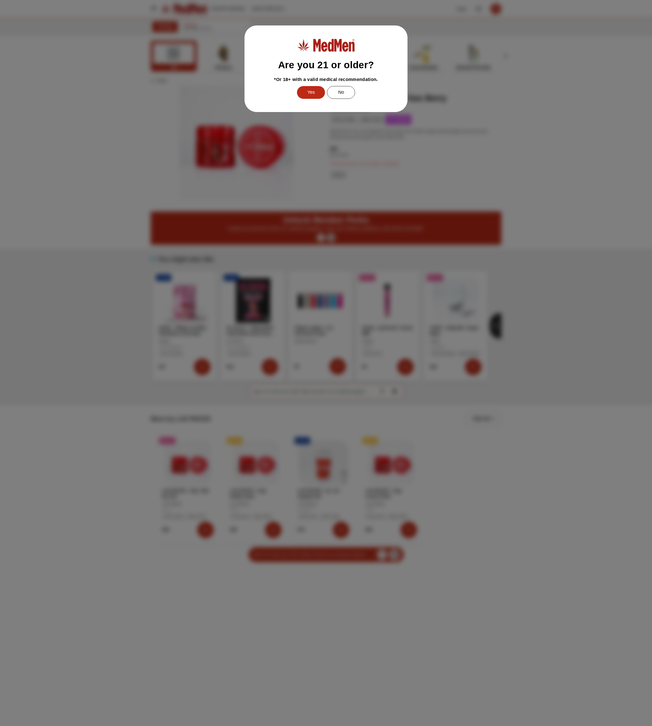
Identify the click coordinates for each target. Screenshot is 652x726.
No (341, 92)
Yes (311, 92)
